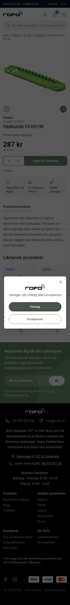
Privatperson (35, 319)
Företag (35, 306)
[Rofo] (35, 286)
